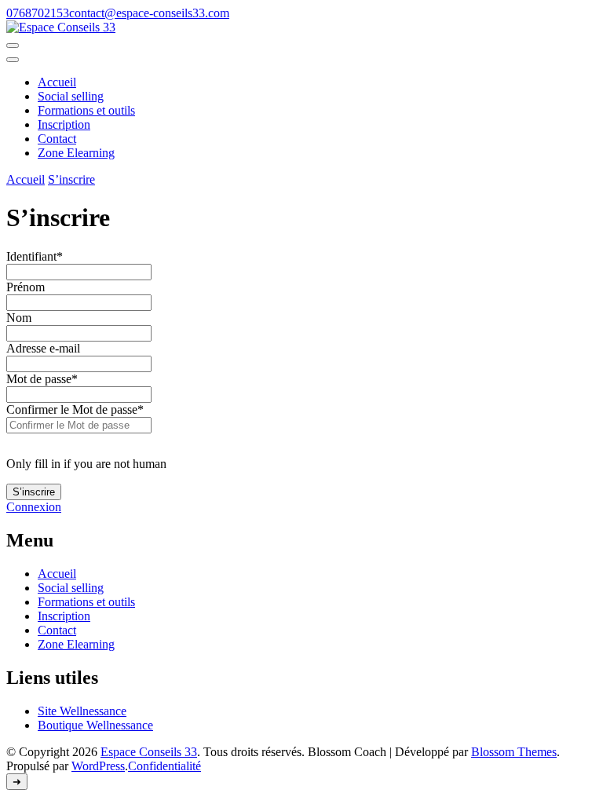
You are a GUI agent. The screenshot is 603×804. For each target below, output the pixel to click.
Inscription (64, 124)
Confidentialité (164, 766)
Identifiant (34, 256)
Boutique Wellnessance (95, 725)
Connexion (33, 506)
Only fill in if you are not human (86, 463)
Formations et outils (86, 110)
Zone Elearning (76, 152)
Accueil (57, 82)
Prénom (25, 287)
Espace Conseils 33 (148, 751)
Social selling (71, 96)
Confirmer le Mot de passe (75, 409)
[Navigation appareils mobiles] (12, 45)
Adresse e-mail (43, 348)
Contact (57, 138)
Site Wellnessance (82, 711)
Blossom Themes (514, 751)
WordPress (98, 766)
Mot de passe (42, 379)
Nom (18, 317)
